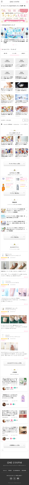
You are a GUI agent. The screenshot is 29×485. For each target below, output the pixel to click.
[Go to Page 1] (12, 45)
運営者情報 (24, 470)
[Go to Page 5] (16, 45)
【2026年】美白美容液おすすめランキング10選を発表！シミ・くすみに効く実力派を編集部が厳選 (14, 41)
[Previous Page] (2, 34)
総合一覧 (5, 53)
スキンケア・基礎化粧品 (8, 124)
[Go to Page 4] (15, 45)
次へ (25, 120)
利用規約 (10, 470)
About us (5, 470)
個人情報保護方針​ (16, 470)
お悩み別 (23, 53)
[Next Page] (27, 34)
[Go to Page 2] (13, 45)
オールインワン (16, 124)
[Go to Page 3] (14, 45)
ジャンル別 (14, 53)
